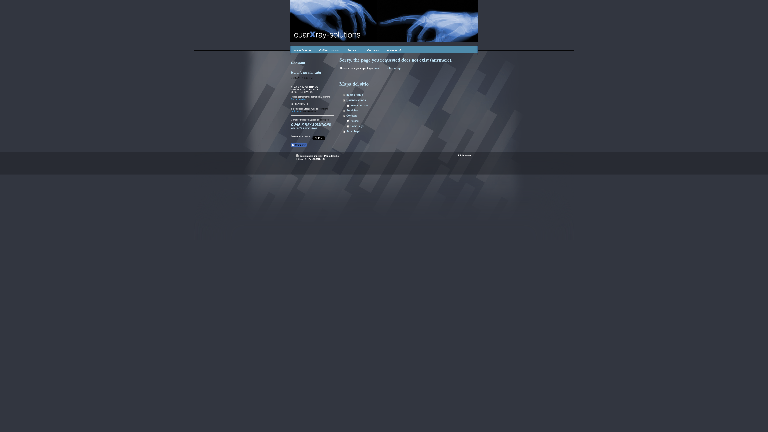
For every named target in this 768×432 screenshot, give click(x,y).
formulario (323, 109)
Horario (354, 120)
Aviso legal (353, 131)
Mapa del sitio (331, 156)
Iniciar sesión (465, 155)
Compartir (300, 145)
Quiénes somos (356, 100)
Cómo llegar (357, 126)
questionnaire (309, 111)
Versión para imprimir (311, 156)
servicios (324, 120)
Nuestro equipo (359, 105)
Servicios (352, 110)
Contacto (351, 115)
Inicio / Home (354, 94)
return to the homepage (387, 68)
